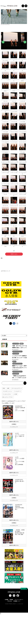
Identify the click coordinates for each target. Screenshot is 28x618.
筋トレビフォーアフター (8, 397)
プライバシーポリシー (18, 599)
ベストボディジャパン (7, 391)
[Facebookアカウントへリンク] (18, 596)
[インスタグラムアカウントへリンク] (14, 596)
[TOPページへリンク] (9, 6)
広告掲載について (16, 601)
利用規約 (11, 599)
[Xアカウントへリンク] (10, 596)
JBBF (8, 388)
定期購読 (14, 424)
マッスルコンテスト (7, 394)
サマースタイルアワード (17, 388)
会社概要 (6, 599)
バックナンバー (14, 427)
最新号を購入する (14, 421)
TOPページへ (14, 254)
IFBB (4, 388)
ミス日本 (15, 394)
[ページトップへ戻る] (24, 589)
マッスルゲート (17, 391)
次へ (25, 44)
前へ (3, 44)
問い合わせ (10, 601)
